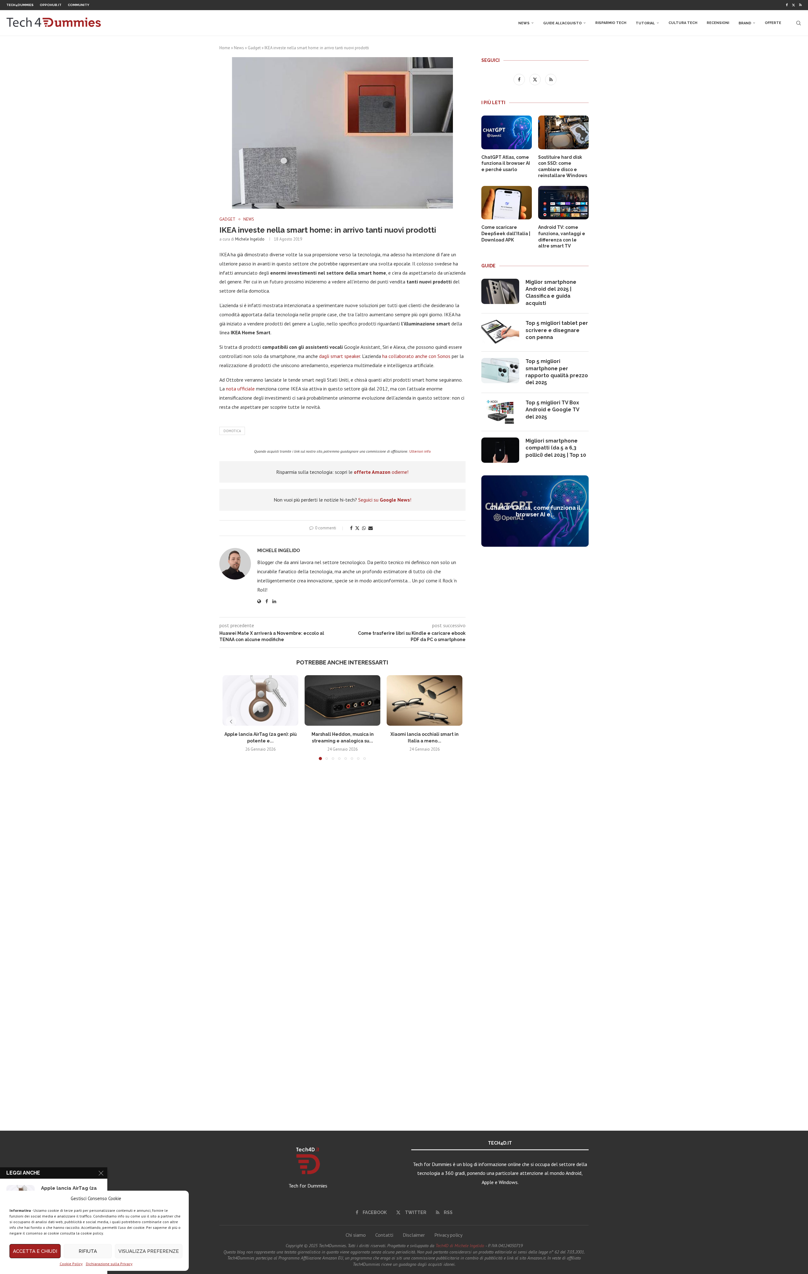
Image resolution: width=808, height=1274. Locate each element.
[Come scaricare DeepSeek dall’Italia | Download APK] (506, 203)
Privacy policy (448, 1235)
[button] (231, 721)
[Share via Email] (370, 528)
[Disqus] (342, 859)
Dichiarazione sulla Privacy (109, 1263)
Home (224, 48)
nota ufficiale (240, 388)
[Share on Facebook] (351, 528)
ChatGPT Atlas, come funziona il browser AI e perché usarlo (505, 163)
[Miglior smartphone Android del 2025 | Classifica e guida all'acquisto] (500, 291)
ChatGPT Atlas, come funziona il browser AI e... (535, 511)
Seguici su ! (384, 500)
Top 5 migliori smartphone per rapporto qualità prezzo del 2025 (557, 371)
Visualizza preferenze (148, 1251)
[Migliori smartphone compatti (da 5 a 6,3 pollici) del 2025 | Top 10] (500, 450)
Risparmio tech (610, 23)
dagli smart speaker (339, 356)
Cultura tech (682, 23)
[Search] (798, 23)
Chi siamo (356, 1235)
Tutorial (645, 23)
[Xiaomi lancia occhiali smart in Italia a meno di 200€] (424, 700)
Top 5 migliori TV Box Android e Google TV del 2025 (552, 410)
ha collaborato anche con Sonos (416, 356)
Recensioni (718, 23)
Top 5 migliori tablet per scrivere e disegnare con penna (557, 330)
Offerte (773, 23)
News (524, 23)
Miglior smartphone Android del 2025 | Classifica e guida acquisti (551, 292)
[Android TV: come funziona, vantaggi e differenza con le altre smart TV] (563, 203)
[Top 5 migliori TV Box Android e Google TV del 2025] (500, 412)
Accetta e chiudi (35, 1251)
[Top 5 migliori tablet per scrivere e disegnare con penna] (500, 332)
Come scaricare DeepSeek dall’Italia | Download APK (505, 233)
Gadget (254, 48)
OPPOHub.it (51, 5)
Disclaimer (414, 1235)
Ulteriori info (420, 451)
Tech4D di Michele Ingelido (460, 1245)
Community (78, 5)
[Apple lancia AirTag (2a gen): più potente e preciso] (260, 700)
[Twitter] (793, 5)
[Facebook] (787, 5)
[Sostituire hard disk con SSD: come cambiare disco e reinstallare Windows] (563, 132)
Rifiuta (88, 1251)
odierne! (381, 472)
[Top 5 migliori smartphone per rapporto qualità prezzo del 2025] (500, 370)
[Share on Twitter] (357, 528)
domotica (232, 431)
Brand (745, 23)
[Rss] (800, 5)
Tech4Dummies (19, 5)
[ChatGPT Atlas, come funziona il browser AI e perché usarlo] (506, 132)
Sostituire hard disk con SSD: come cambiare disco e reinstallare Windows (562, 166)
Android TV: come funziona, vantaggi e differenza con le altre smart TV (561, 236)
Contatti (384, 1235)
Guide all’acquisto (562, 23)
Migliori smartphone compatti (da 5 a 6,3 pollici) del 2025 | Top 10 (556, 448)
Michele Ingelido (249, 239)
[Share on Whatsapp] (364, 528)
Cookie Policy (71, 1263)
